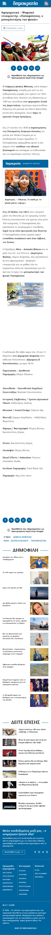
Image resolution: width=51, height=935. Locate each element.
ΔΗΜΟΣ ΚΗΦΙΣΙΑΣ (22, 537)
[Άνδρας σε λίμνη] (39, 593)
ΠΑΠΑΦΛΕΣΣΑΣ (38, 541)
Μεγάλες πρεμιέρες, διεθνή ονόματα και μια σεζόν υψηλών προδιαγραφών (31, 806)
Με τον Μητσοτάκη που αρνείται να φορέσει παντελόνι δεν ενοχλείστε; (13, 636)
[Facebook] (13, 68)
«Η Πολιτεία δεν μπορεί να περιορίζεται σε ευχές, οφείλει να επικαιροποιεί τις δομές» (15, 621)
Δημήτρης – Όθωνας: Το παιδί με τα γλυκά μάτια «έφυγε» (23, 201)
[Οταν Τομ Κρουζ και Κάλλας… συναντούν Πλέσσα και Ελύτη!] (9, 753)
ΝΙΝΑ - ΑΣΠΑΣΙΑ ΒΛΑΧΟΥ (16, 541)
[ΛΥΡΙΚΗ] (9, 805)
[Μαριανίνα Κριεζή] (9, 784)
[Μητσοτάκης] (39, 639)
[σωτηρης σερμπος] (39, 685)
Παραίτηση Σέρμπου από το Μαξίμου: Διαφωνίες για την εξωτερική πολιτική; (14, 682)
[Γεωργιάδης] (39, 562)
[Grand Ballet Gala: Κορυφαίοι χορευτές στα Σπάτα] (9, 795)
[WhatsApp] (31, 68)
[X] (19, 68)
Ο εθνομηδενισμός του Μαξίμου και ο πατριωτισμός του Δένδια (14, 697)
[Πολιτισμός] (9, 742)
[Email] (37, 68)
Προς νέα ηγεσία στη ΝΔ (12, 588)
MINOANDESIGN (29, 928)
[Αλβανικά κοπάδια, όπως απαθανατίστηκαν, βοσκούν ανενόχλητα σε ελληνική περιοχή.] (39, 669)
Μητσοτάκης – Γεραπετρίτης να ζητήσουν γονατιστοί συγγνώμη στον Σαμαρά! (14, 651)
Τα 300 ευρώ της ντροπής (13, 572)
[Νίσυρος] (9, 774)
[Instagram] (39, 852)
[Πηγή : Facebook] (39, 608)
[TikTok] (43, 852)
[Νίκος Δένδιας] (39, 700)
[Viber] (25, 68)
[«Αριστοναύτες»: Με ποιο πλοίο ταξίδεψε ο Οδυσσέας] (9, 732)
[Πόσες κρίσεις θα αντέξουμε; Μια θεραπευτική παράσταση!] (9, 763)
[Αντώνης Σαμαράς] (39, 654)
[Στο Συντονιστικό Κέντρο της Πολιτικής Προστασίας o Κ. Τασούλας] (39, 577)
